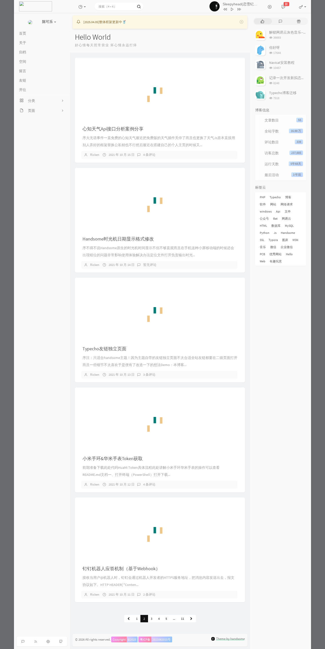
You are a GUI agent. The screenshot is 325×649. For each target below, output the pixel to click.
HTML (263, 226)
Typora (273, 240)
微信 (273, 247)
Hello (289, 254)
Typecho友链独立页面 (104, 349)
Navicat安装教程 (282, 62)
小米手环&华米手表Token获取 (113, 458)
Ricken (94, 155)
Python (264, 233)
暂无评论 (149, 265)
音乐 (263, 247)
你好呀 (274, 47)
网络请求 (287, 204)
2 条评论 (149, 594)
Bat (275, 218)
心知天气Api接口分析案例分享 (113, 129)
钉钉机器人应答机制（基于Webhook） (121, 568)
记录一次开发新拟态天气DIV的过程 (296, 78)
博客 (288, 197)
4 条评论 (149, 155)
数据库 (276, 226)
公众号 (264, 218)
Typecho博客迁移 (283, 92)
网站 (273, 204)
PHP (262, 197)
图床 (285, 240)
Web (262, 261)
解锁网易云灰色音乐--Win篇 (290, 32)
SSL (262, 240)
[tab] (262, 21)
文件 (288, 211)
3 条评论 (149, 374)
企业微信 (287, 247)
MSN (295, 240)
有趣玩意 (276, 261)
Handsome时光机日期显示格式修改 (118, 239)
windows (266, 211)
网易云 (286, 218)
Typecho (275, 197)
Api (278, 211)
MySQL (289, 226)
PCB (262, 254)
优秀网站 (275, 254)
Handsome (288, 233)
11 (182, 619)
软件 (263, 204)
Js (275, 233)
